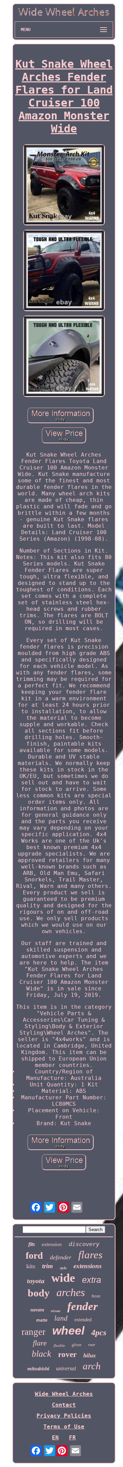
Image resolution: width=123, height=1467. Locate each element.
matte (41, 1320)
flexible (59, 1345)
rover (67, 1354)
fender (82, 1306)
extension (52, 1244)
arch (92, 1365)
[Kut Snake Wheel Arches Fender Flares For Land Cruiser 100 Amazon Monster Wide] (64, 185)
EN (55, 1437)
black (41, 1354)
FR (72, 1437)
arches (70, 1292)
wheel (68, 1330)
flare (40, 1343)
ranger (33, 1332)
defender (60, 1257)
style (63, 1268)
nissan (55, 1311)
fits (31, 1244)
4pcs (98, 1332)
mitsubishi (38, 1368)
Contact (64, 1405)
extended (83, 1319)
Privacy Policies (64, 1416)
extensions (87, 1266)
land (61, 1318)
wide (63, 1278)
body (39, 1292)
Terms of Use (63, 1426)
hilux (89, 1355)
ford (34, 1255)
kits (30, 1266)
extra (91, 1280)
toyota (35, 1281)
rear (91, 1344)
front (96, 1295)
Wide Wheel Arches (64, 1394)
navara (37, 1309)
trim (47, 1266)
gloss (76, 1344)
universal (66, 1368)
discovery (84, 1244)
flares (90, 1255)
